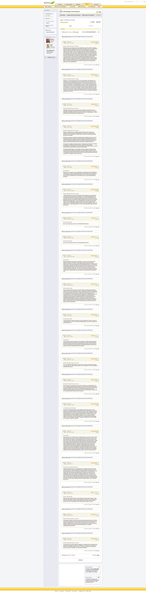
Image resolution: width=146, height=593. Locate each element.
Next (98, 555)
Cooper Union (96, 568)
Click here (47, 26)
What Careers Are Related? (88, 15)
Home (125, 1)
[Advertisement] (71, 575)
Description (62, 15)
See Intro (80, 560)
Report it (97, 64)
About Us (128, 1)
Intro (70, 25)
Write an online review (66, 36)
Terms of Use (74, 591)
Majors (61, 20)
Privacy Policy (68, 591)
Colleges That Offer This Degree (74, 15)
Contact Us (62, 591)
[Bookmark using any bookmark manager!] (50, 58)
